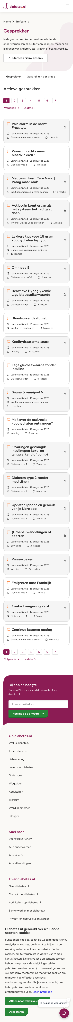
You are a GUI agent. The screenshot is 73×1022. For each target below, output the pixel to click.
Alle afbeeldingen (20, 863)
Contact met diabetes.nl (23, 894)
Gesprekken (13, 77)
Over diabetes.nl (19, 886)
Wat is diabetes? (19, 743)
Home (7, 22)
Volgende (10, 108)
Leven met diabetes (21, 767)
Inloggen (14, 816)
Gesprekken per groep (41, 77)
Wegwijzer (15, 783)
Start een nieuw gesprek (27, 58)
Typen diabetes (18, 751)
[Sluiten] (68, 999)
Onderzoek (15, 775)
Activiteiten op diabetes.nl (25, 902)
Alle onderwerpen (20, 847)
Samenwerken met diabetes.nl (27, 911)
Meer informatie (42, 992)
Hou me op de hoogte (26, 714)
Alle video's (16, 855)
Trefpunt (21, 22)
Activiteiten (16, 792)
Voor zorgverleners (20, 839)
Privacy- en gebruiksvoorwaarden (29, 919)
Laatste (28, 108)
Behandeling (16, 759)
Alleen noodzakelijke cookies (27, 1001)
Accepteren (16, 1012)
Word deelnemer (19, 808)
